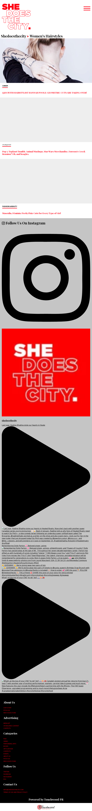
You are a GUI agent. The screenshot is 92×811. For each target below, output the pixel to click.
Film (4, 739)
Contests (7, 728)
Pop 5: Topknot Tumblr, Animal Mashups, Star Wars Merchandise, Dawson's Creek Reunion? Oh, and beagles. (43, 152)
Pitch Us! (6, 710)
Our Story (7, 708)
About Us (6, 756)
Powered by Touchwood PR (46, 799)
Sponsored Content (11, 726)
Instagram (7, 777)
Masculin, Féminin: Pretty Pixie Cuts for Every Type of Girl (31, 213)
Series (5, 741)
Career (5, 86)
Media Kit (6, 723)
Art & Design (8, 749)
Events (6, 754)
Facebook (7, 774)
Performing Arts (9, 744)
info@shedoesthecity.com (13, 790)
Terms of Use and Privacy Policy (15, 792)
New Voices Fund (9, 713)
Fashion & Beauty (9, 206)
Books (5, 746)
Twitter (6, 772)
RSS (4, 779)
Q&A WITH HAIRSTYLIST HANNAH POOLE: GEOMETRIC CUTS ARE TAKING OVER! (44, 92)
